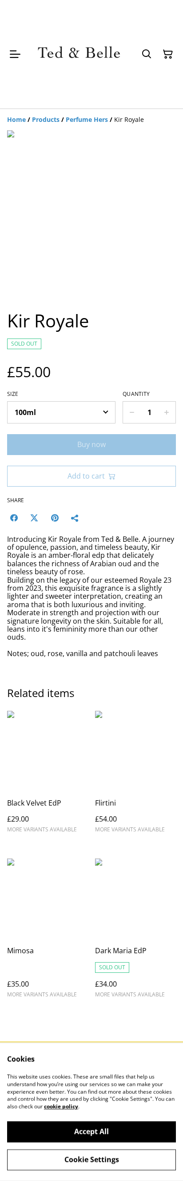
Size (12, 394)
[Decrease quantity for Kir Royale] (132, 412)
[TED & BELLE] (79, 54)
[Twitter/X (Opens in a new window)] (34, 517)
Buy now (91, 444)
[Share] (75, 517)
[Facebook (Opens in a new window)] (13, 517)
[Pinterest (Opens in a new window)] (54, 517)
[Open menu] (15, 54)
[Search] (146, 54)
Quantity (136, 394)
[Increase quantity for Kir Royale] (167, 412)
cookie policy (61, 1106)
